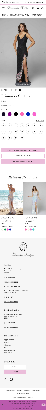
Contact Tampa (9, 350)
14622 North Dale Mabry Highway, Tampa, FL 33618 (16, 291)
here (31, 408)
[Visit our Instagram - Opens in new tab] (11, 379)
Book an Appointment (23, 161)
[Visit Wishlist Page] (38, 8)
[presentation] (11, 198)
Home (5, 14)
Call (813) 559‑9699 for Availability (23, 150)
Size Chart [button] (40, 120)
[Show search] (33, 8)
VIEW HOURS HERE (11, 282)
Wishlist (7, 342)
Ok (44, 405)
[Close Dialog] (2, 405)
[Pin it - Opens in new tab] (15, 90)
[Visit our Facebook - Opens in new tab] (5, 379)
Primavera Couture (19, 14)
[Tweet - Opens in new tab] (11, 90)
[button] (3, 8)
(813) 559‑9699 (9, 277)
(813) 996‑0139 (9, 323)
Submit (15, 372)
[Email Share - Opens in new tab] (20, 90)
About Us (7, 345)
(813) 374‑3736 (9, 297)
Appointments (9, 340)
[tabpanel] (23, 52)
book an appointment (34, 2)
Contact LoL (8, 353)
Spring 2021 (37, 14)
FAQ (5, 348)
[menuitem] (12, 2)
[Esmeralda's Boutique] (19, 8)
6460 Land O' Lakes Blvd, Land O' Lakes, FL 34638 (13, 316)
